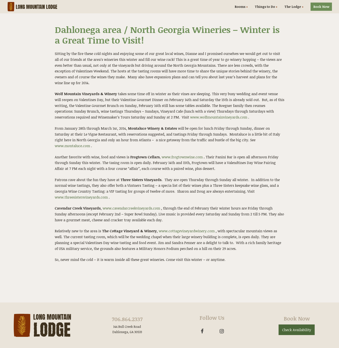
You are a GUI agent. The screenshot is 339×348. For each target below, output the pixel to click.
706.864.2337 (127, 319)
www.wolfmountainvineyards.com (218, 117)
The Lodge (292, 7)
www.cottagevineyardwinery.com (187, 231)
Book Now (321, 7)
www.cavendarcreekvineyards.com (131, 208)
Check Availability (296, 329)
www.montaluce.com (72, 145)
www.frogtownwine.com (182, 157)
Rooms (240, 7)
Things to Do (265, 7)
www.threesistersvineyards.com (81, 197)
